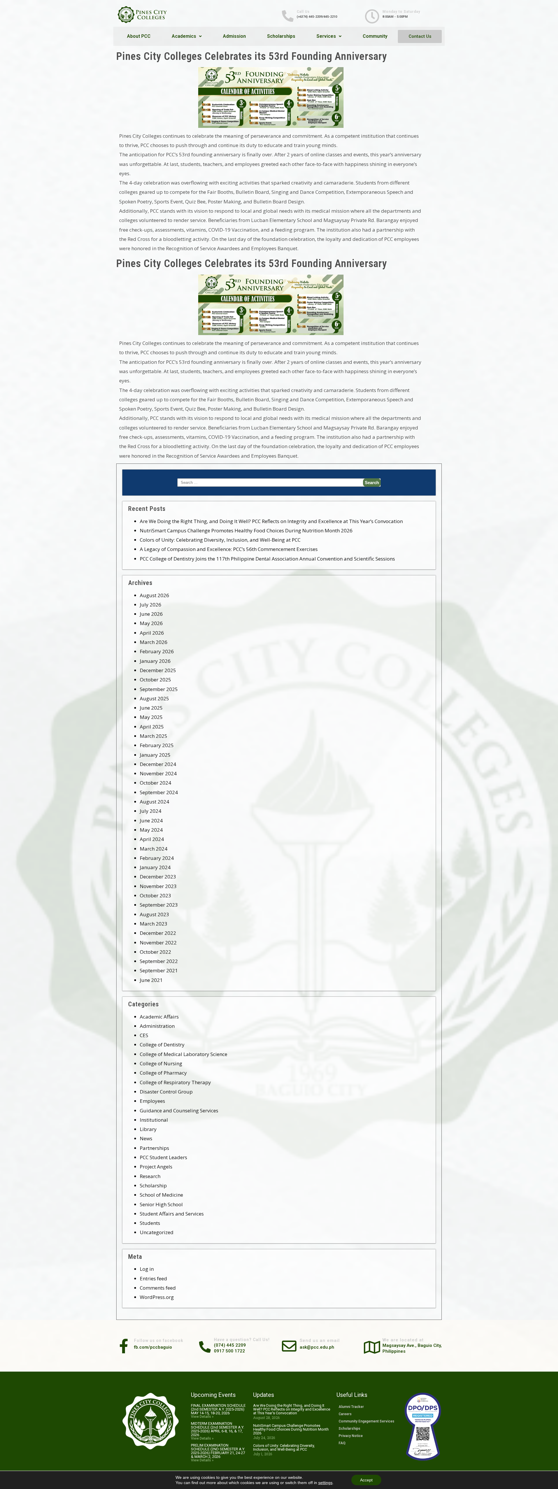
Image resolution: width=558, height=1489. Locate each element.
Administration (157, 1026)
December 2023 (158, 876)
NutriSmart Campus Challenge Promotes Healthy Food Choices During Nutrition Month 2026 (246, 530)
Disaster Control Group (166, 1091)
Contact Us (420, 36)
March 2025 (153, 736)
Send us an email (320, 1340)
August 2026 (154, 595)
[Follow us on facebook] (123, 1344)
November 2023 (158, 886)
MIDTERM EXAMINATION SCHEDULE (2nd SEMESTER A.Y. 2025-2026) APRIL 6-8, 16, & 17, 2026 (217, 1429)
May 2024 (151, 829)
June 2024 (151, 820)
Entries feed (153, 1278)
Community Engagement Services (366, 1421)
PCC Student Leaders (163, 1157)
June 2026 (151, 614)
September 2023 (159, 904)
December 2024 (158, 764)
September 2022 (159, 961)
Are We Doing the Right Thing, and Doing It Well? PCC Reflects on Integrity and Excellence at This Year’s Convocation (271, 521)
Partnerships (154, 1148)
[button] (186, 36)
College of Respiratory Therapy (175, 1082)
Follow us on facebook (158, 1340)
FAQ (342, 1443)
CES (144, 1035)
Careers (345, 1414)
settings (325, 1482)
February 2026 (157, 651)
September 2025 (159, 689)
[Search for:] (279, 482)
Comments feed (158, 1287)
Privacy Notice (351, 1436)
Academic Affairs (159, 1016)
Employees (152, 1101)
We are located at (403, 1340)
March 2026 (153, 642)
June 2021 (151, 980)
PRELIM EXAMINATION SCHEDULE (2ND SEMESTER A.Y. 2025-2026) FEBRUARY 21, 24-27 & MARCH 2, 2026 (218, 1451)
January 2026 (155, 661)
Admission (234, 36)
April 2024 (152, 839)
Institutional (154, 1119)
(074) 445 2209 (230, 1345)
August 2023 (154, 914)
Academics (184, 36)
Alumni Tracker (351, 1407)
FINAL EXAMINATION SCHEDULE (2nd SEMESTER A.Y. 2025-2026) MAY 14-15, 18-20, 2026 (218, 1409)
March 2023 (153, 923)
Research (150, 1176)
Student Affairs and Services (172, 1213)
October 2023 (155, 895)
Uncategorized (157, 1232)
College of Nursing (161, 1063)
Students (150, 1223)
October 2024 (155, 782)
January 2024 (155, 867)
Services (326, 36)
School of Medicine (161, 1194)
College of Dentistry (162, 1044)
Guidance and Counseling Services (179, 1110)
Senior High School (161, 1204)
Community (375, 36)
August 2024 (154, 801)
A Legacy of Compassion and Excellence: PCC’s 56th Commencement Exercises (229, 549)
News (146, 1138)
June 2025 (151, 707)
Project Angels (156, 1166)
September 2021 (159, 970)
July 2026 (150, 604)
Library (148, 1129)
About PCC (139, 36)
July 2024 (150, 811)
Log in (147, 1269)
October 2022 (155, 951)
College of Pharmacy (163, 1072)
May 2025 (151, 717)
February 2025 (157, 745)
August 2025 (154, 698)
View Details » (202, 1417)
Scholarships (281, 36)
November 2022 (158, 942)
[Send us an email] (289, 1344)
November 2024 (158, 773)
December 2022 (158, 933)
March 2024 (153, 848)
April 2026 (152, 632)
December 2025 (158, 670)
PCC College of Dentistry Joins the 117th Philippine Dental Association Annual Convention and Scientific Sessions (267, 558)
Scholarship (153, 1185)
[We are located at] (372, 1345)
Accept (366, 1480)
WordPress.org (157, 1297)
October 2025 (155, 679)
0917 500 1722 (229, 1351)
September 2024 (159, 792)
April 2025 (152, 726)
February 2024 (157, 858)
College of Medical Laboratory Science (183, 1054)
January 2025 (155, 754)
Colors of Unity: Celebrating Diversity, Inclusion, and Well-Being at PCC (220, 539)
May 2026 (151, 623)
